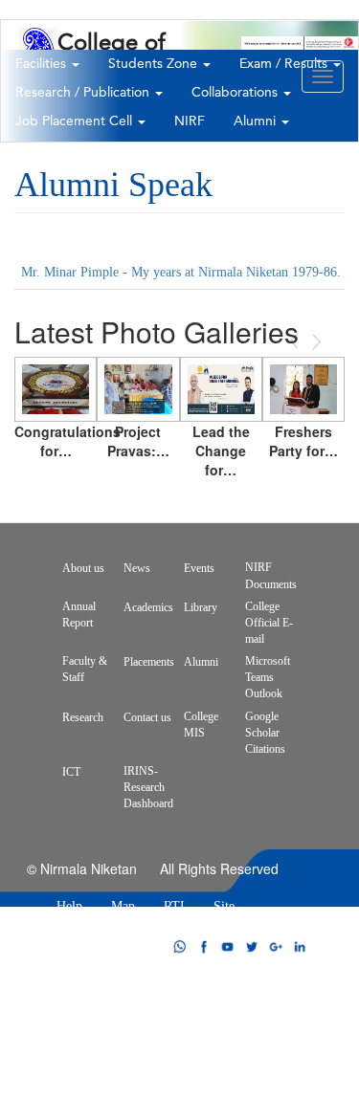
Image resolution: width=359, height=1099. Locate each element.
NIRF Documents (271, 575)
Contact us (147, 717)
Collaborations (236, 92)
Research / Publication (84, 92)
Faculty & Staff (84, 669)
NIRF (189, 121)
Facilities (42, 64)
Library (200, 607)
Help (69, 906)
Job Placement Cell (75, 121)
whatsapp (180, 946)
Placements (148, 662)
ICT (71, 772)
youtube (227, 946)
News (136, 568)
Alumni (257, 121)
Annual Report (79, 614)
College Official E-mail (269, 623)
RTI (174, 906)
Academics (148, 607)
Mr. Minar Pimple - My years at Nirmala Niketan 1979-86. (181, 272)
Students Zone (154, 64)
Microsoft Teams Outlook (267, 677)
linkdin (299, 946)
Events (199, 568)
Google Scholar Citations (265, 733)
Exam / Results (285, 64)
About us (83, 568)
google (275, 946)
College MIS (201, 724)
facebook (203, 946)
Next (315, 342)
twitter (251, 946)
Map (123, 906)
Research (82, 717)
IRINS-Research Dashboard (148, 787)
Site (224, 906)
